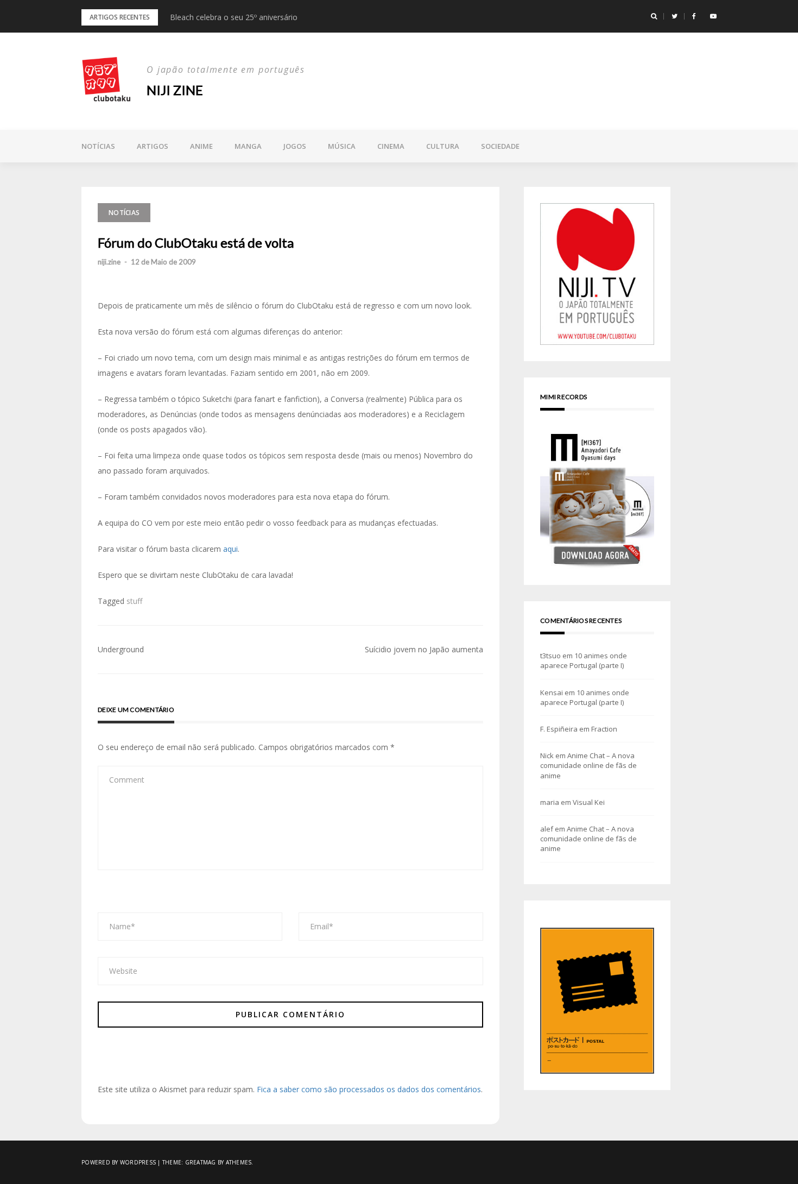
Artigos (152, 146)
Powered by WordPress (118, 1162)
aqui (230, 549)
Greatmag (200, 1162)
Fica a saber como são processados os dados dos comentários (369, 1089)
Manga (248, 146)
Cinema (390, 146)
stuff (134, 601)
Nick (547, 755)
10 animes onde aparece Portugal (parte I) (583, 660)
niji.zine (109, 261)
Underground (121, 649)
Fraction (604, 729)
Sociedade (500, 146)
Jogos (294, 146)
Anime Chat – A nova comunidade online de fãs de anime (588, 765)
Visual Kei (589, 802)
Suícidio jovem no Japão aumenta (424, 649)
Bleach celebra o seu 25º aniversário (233, 17)
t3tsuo (550, 655)
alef (546, 829)
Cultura (442, 146)
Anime (201, 146)
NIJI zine (175, 90)
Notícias (98, 146)
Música (342, 146)
